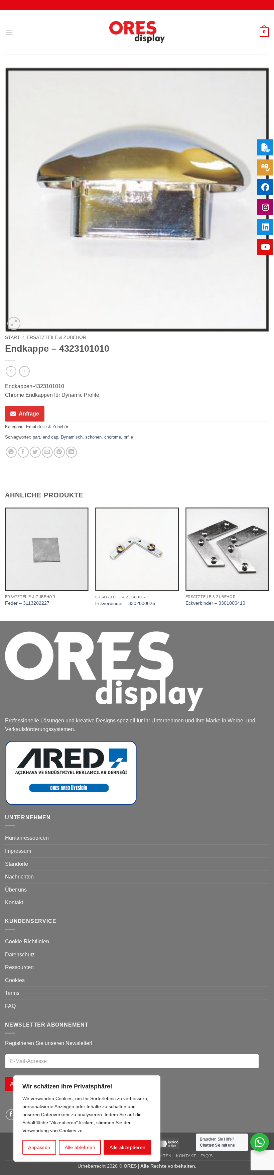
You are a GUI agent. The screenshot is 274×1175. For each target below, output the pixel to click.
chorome (112, 437)
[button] (9, 32)
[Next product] (11, 371)
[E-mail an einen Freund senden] (47, 452)
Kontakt (14, 902)
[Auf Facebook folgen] (11, 1114)
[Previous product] (24, 371)
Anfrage (29, 414)
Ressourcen (19, 967)
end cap (50, 437)
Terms (12, 993)
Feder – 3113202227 (27, 603)
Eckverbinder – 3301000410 (215, 603)
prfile (128, 437)
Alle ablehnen (80, 1147)
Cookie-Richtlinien (27, 941)
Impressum (18, 851)
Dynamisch (72, 437)
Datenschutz (20, 954)
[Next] (269, 564)
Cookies (15, 980)
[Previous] (5, 564)
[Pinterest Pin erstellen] (59, 452)
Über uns (16, 890)
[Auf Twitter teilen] (35, 452)
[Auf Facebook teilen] (23, 452)
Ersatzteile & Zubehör (56, 337)
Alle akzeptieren (128, 1147)
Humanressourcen (27, 838)
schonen (93, 437)
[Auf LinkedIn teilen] (71, 452)
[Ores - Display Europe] (137, 32)
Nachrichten (19, 876)
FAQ (10, 1006)
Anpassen (39, 1147)
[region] (86, 1118)
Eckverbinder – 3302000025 (125, 603)
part (36, 437)
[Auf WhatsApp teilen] (11, 452)
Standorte (16, 864)
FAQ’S (206, 1156)
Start (12, 337)
